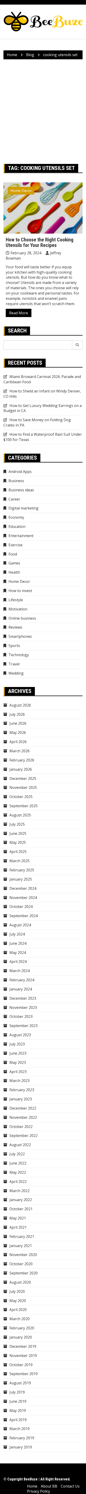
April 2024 (18, 961)
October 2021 (21, 1208)
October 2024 (21, 906)
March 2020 (19, 1318)
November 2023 (23, 1007)
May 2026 (17, 732)
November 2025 (23, 787)
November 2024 (23, 897)
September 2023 (23, 1025)
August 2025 (20, 815)
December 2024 (22, 888)
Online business (22, 618)
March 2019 (19, 1428)
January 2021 (20, 1245)
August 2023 (20, 1034)
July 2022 (17, 1153)
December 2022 (22, 1108)
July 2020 (17, 1291)
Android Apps (20, 471)
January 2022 (20, 1199)
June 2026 (17, 723)
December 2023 (22, 998)
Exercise (15, 544)
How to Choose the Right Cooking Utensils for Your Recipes (39, 242)
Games (14, 563)
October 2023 (21, 1016)
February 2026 (21, 760)
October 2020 (21, 1263)
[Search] (77, 344)
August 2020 (20, 1282)
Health (14, 572)
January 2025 (20, 879)
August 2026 (20, 705)
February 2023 (21, 1089)
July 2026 (17, 714)
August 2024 (20, 924)
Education (16, 526)
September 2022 (23, 1135)
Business (16, 480)
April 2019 (18, 1419)
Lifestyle (15, 599)
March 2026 (19, 750)
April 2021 (18, 1227)
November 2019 (23, 1355)
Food (12, 554)
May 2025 (17, 842)
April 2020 (18, 1309)
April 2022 (18, 1181)
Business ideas (21, 489)
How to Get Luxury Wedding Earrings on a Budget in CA (42, 408)
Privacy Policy (38, 1491)
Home (32, 1486)
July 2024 (17, 934)
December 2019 (22, 1346)
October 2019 (21, 1364)
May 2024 (17, 952)
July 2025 (17, 824)
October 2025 (21, 796)
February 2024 (21, 979)
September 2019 (23, 1373)
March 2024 (19, 970)
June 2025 (17, 833)
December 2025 (22, 778)
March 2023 (19, 1080)
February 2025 (21, 870)
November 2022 (23, 1117)
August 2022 (20, 1144)
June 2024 (17, 943)
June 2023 (17, 1053)
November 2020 (23, 1254)
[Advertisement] (43, 112)
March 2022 (19, 1190)
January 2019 (20, 1447)
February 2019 (21, 1437)
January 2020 (20, 1337)
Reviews (15, 627)
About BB (49, 1486)
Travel (13, 664)
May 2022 (17, 1172)
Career (14, 499)
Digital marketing (23, 508)
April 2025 (18, 851)
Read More (18, 312)
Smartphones (20, 636)
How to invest (20, 590)
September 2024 (23, 915)
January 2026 (20, 769)
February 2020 (21, 1328)
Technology (18, 654)
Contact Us (70, 1486)
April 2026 (18, 741)
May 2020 (17, 1300)
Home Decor (21, 190)
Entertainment (20, 535)
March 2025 (19, 860)
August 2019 (20, 1382)
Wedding (16, 673)
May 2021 (17, 1218)
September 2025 (23, 805)
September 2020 (23, 1273)
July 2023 (17, 1044)
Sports (14, 645)
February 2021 (21, 1236)
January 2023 (20, 1099)
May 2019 (17, 1410)
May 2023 (17, 1062)
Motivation (17, 609)
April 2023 (18, 1071)
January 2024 (20, 989)
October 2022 (21, 1126)
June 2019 (17, 1401)
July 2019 (17, 1392)
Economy (16, 517)
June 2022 (17, 1163)
